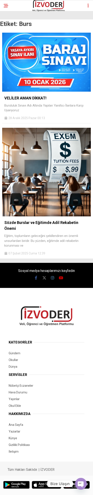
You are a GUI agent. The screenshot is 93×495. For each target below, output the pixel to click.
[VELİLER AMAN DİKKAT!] (46, 90)
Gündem (14, 353)
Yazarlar (14, 431)
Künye (13, 438)
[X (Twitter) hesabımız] (44, 278)
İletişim (14, 451)
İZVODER (47, 470)
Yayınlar (14, 399)
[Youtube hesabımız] (61, 278)
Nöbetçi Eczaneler (21, 385)
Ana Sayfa (16, 424)
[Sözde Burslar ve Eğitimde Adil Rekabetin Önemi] (46, 215)
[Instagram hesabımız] (52, 278)
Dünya (13, 366)
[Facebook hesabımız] (36, 278)
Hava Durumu (18, 392)
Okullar (13, 360)
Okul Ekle (15, 405)
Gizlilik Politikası (19, 445)
